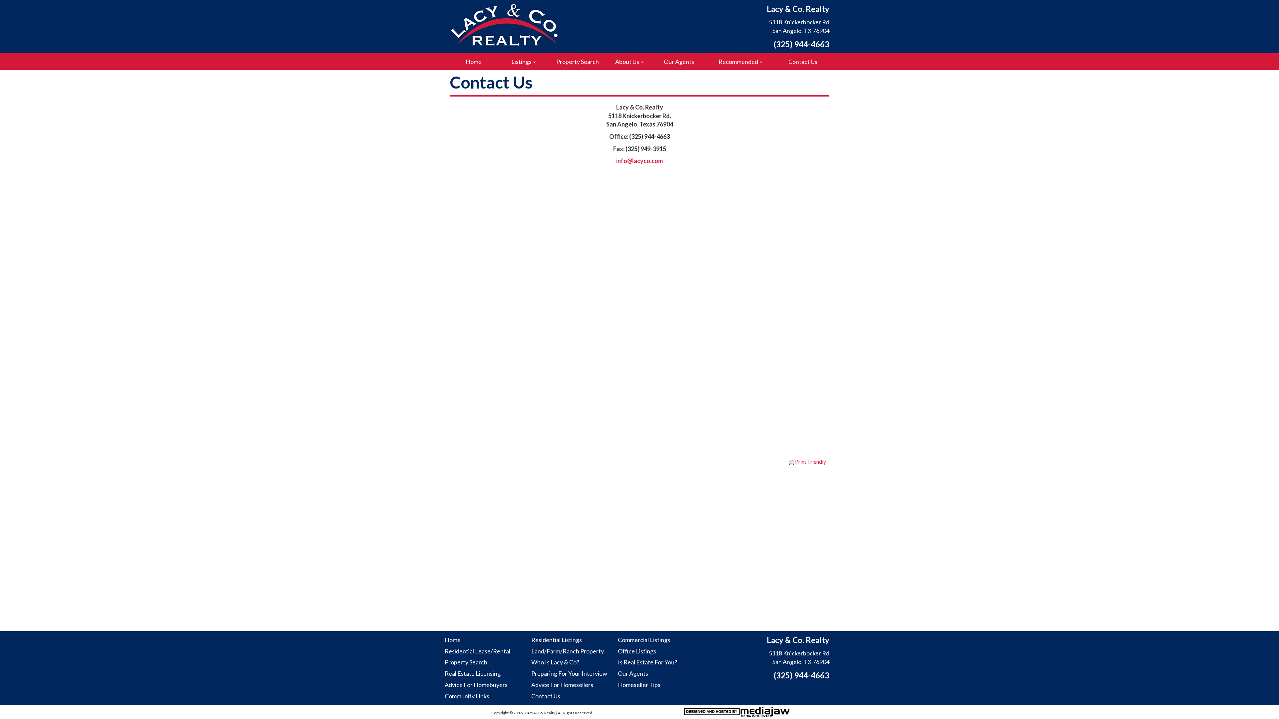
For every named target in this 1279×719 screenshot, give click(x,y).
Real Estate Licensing (473, 673)
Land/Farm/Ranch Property (567, 651)
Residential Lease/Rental (477, 651)
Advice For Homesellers (562, 684)
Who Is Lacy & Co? (555, 662)
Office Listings (637, 651)
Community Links (467, 696)
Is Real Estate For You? (647, 662)
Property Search (577, 61)
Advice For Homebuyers (476, 684)
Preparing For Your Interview (569, 673)
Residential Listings (556, 639)
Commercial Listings (644, 639)
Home (474, 61)
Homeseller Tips (639, 684)
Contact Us (802, 61)
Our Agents (679, 61)
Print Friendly (810, 461)
